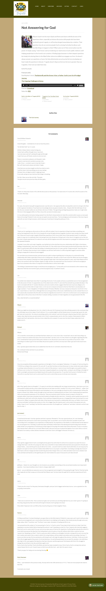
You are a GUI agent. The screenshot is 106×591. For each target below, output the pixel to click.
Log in (65, 584)
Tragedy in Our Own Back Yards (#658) (50, 97)
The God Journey (21, 8)
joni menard (20, 413)
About (43, 6)
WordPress (55, 584)
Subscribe (51, 6)
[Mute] (78, 85)
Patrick (19, 513)
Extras (67, 6)
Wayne (19, 305)
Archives (59, 6)
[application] (53, 85)
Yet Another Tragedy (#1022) (70, 96)
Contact (74, 6)
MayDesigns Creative (46, 586)
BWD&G (64, 586)
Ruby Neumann (21, 557)
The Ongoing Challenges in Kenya (32, 81)
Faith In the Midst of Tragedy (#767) (31, 96)
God (61, 584)
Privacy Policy (72, 584)
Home (37, 6)
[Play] (24, 85)
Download (30, 88)
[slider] (81, 85)
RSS (29, 91)
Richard (19, 327)
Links (81, 6)
